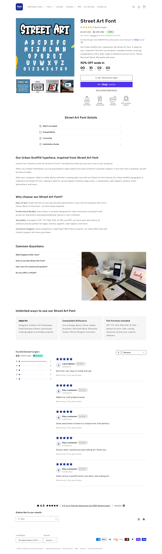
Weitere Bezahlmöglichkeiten (106, 90)
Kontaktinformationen (95, 548)
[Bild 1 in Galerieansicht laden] (23, 86)
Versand (93, 35)
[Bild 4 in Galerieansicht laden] (67, 86)
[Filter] (118, 352)
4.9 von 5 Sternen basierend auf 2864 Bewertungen (86, 505)
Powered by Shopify (37, 548)
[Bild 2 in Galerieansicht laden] (37, 86)
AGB (76, 548)
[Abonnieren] (55, 519)
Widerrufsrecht (67, 548)
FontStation (26, 548)
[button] (36, 6)
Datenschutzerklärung (53, 548)
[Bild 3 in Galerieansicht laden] (52, 86)
